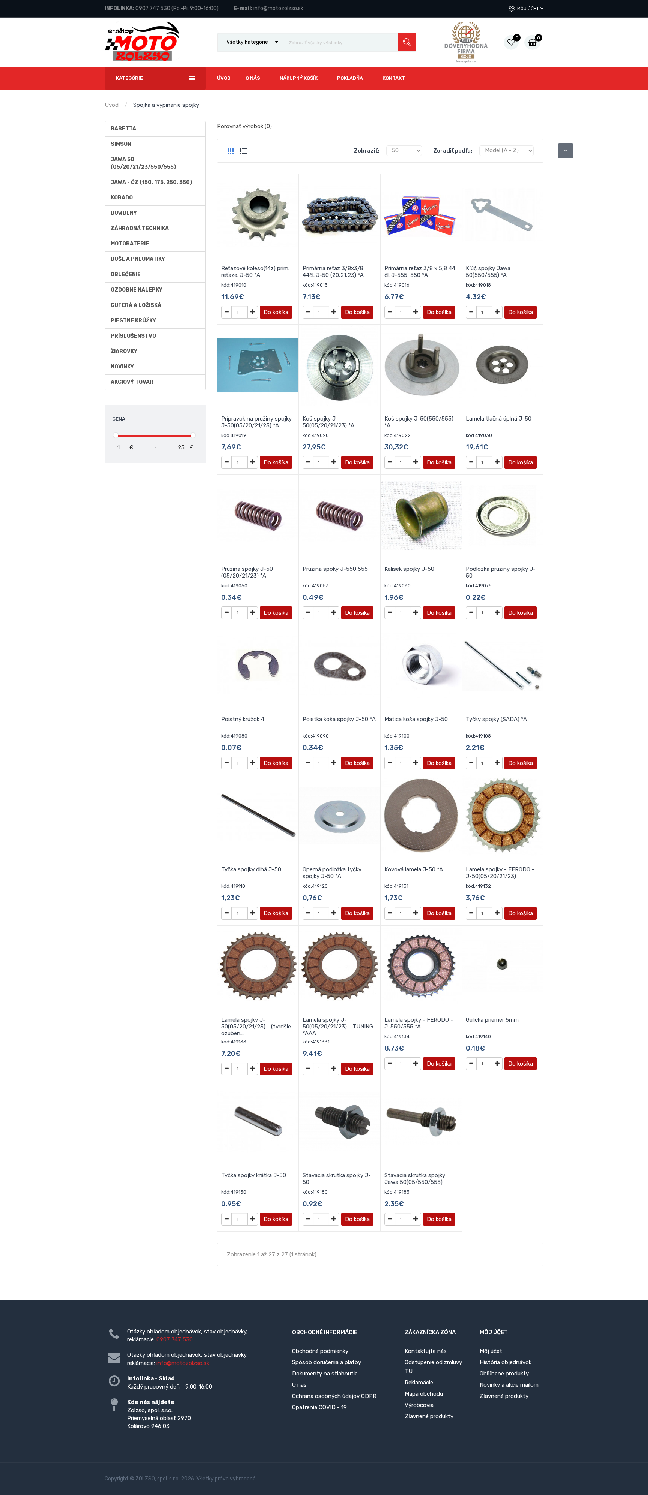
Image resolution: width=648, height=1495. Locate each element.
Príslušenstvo (133, 336)
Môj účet (528, 8)
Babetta (123, 129)
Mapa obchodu (424, 1393)
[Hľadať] (407, 42)
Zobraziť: (366, 150)
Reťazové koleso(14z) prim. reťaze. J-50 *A (255, 271)
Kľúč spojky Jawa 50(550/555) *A (488, 271)
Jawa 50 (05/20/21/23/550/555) (143, 163)
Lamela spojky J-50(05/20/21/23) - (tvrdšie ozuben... (256, 1026)
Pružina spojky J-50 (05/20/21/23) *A (247, 572)
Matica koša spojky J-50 (416, 719)
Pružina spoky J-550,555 (335, 569)
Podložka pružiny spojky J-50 (501, 572)
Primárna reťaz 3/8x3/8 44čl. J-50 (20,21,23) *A (333, 271)
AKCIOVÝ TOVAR (132, 382)
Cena (118, 419)
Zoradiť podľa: (452, 150)
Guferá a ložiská (136, 305)
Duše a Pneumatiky (138, 259)
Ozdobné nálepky (136, 290)
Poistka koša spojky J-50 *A (339, 719)
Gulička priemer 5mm (492, 1019)
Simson (121, 144)
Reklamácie (419, 1382)
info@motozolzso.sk (278, 8)
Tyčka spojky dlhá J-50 (251, 869)
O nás (299, 1384)
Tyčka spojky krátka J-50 (253, 1175)
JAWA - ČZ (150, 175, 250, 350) (151, 182)
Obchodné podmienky (320, 1351)
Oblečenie (126, 274)
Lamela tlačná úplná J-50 (498, 418)
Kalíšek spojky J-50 (409, 569)
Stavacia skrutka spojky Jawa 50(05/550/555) (414, 1178)
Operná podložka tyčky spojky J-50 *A (332, 873)
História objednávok (505, 1362)
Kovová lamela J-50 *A (413, 869)
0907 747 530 (152, 8)
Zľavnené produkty (429, 1416)
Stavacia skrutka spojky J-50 (337, 1178)
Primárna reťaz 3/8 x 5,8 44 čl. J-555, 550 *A (419, 271)
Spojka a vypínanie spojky (166, 105)
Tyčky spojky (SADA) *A (496, 719)
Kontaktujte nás (426, 1351)
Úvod (111, 105)
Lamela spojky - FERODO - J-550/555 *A (418, 1023)
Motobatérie (130, 244)
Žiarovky (124, 351)
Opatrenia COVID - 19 (319, 1407)
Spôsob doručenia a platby (326, 1362)
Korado (122, 198)
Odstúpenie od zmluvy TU (433, 1367)
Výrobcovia (419, 1405)
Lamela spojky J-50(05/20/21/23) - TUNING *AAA (338, 1026)
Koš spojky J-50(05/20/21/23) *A (328, 422)
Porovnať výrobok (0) (244, 126)
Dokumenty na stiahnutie (325, 1373)
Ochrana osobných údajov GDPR (334, 1396)
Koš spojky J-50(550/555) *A (418, 422)
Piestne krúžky (133, 320)
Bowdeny (124, 213)
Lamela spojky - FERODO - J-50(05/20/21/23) (500, 873)
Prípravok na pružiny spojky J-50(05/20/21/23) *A (256, 422)
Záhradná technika (140, 228)
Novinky (122, 367)
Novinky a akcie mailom (509, 1384)
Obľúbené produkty (504, 1373)
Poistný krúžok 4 (242, 719)
